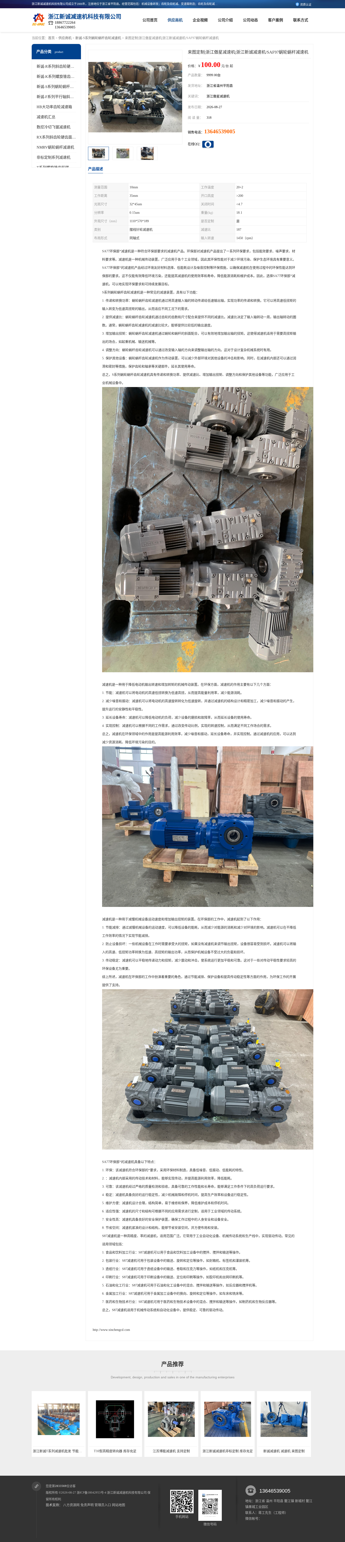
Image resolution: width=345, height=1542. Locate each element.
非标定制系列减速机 (53, 157)
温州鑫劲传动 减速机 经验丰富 (227, 1451)
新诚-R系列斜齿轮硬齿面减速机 (63, 66)
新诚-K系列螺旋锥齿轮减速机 (61, 77)
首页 (51, 38)
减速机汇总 (46, 117)
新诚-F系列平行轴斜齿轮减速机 (63, 97)
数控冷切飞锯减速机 (53, 127)
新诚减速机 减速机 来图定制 (171, 1451)
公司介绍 (225, 20)
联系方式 (300, 20)
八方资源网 (71, 1505)
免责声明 (87, 1505)
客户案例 (275, 20)
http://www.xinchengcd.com (111, 1330)
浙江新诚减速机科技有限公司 (127, 1492)
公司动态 (250, 20)
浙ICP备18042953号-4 (91, 1492)
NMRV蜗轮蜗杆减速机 (55, 147)
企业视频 (200, 20)
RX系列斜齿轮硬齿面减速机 (60, 137)
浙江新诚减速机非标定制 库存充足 (115, 1451)
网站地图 (118, 1505)
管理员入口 (103, 1505)
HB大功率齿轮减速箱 (54, 107)
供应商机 (175, 20)
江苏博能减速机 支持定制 (58, 1451)
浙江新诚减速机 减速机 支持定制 (284, 1451)
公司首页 (149, 20)
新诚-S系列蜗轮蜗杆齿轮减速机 (98, 38)
